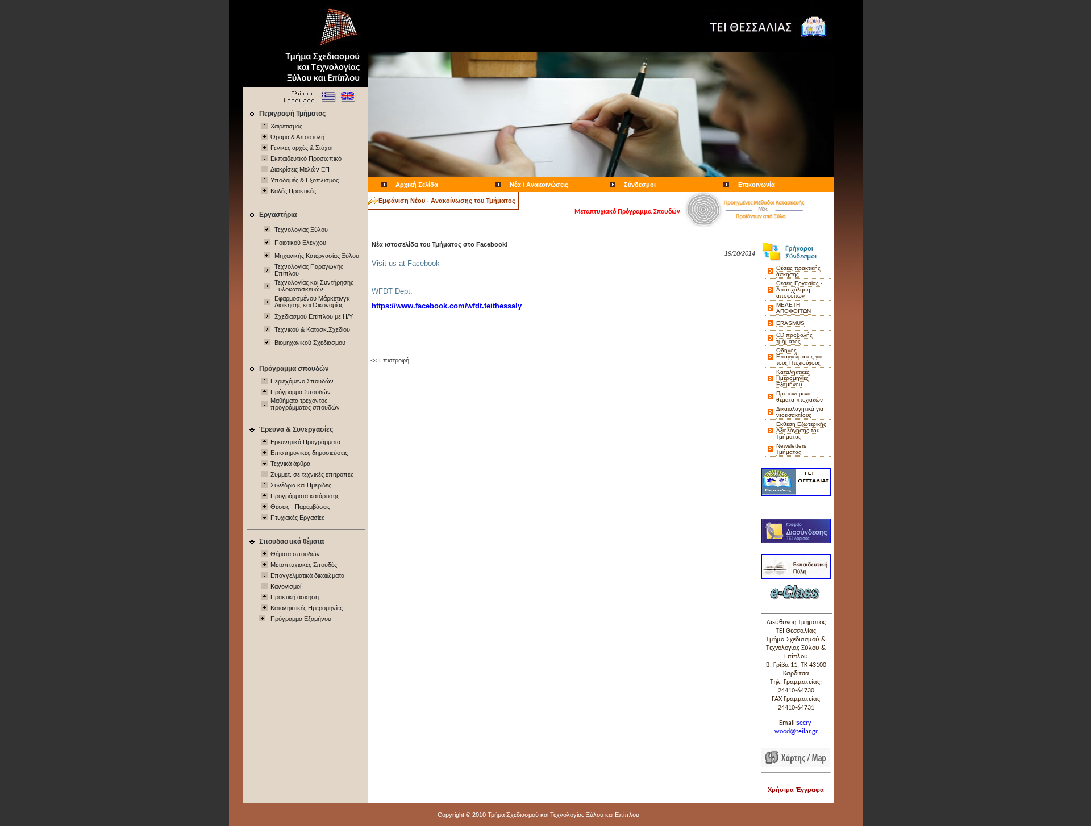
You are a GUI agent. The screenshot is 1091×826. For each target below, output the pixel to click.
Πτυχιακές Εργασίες (297, 517)
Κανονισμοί (285, 586)
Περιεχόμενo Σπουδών (302, 381)
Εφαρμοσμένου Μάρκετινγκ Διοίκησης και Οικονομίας (312, 301)
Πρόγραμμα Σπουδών (300, 392)
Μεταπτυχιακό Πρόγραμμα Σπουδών (627, 211)
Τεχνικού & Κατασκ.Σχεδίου (312, 329)
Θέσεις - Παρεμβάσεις (300, 506)
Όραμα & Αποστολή (297, 137)
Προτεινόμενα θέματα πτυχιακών (799, 396)
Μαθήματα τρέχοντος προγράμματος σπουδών (305, 404)
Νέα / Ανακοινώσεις (539, 184)
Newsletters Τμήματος (791, 449)
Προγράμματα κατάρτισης (304, 496)
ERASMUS (790, 323)
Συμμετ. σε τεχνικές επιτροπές (311, 474)
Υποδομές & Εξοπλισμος (304, 180)
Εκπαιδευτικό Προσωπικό (306, 158)
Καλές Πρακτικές (293, 190)
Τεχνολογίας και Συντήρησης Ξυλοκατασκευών (313, 286)
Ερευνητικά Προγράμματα (305, 442)
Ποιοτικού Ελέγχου (300, 242)
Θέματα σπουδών (295, 553)
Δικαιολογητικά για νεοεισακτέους (799, 412)
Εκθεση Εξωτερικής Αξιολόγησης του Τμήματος (801, 430)
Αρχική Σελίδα (416, 184)
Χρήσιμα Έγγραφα (796, 789)
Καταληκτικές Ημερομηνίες (306, 607)
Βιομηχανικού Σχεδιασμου (309, 342)
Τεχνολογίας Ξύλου (301, 229)
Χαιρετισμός (286, 126)
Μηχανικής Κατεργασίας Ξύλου (316, 255)
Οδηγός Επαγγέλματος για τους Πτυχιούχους (799, 356)
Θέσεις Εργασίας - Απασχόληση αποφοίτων (799, 289)
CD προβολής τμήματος (794, 338)
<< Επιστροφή (389, 360)
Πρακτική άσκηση (294, 597)
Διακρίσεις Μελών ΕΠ (300, 169)
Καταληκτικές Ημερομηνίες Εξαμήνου (793, 378)
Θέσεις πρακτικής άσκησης (798, 271)
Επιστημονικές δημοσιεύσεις (309, 452)
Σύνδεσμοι (640, 184)
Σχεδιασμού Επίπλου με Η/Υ (313, 316)
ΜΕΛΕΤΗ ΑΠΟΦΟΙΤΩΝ (793, 308)
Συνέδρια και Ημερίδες (300, 485)
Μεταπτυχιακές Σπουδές (303, 564)
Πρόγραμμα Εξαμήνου (300, 618)
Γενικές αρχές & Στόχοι (301, 147)
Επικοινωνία (756, 184)
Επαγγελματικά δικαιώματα (307, 575)
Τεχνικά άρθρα (290, 463)
